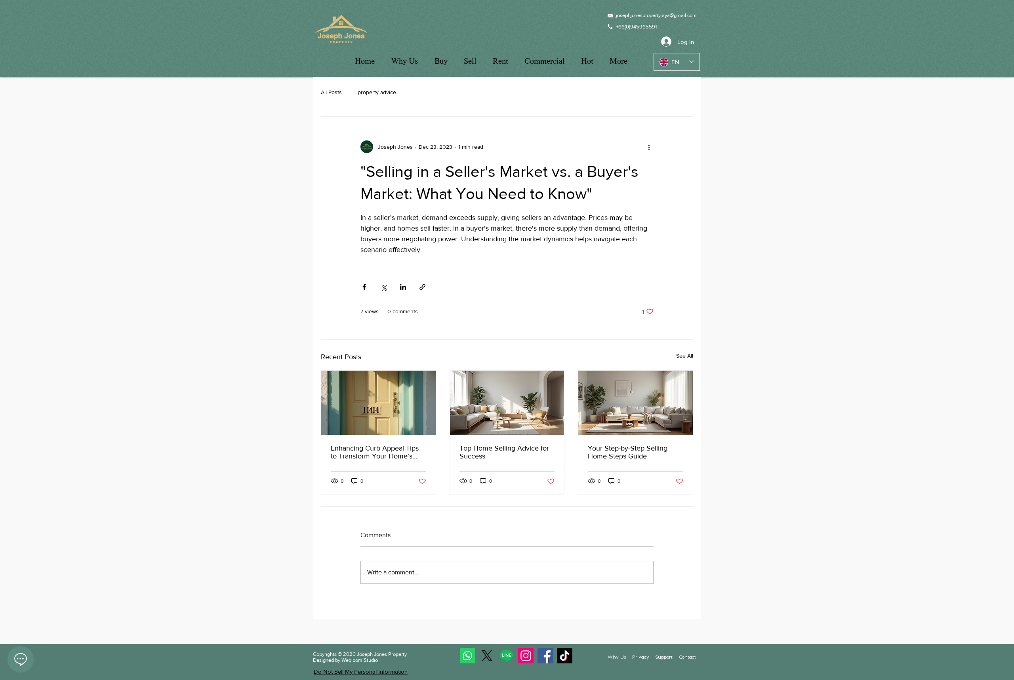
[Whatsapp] (467, 655)
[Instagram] (526, 655)
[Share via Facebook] (364, 287)
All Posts (331, 92)
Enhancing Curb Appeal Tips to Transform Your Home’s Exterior (375, 452)
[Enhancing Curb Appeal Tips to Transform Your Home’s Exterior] (378, 403)
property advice (377, 92)
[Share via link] (422, 287)
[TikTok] (564, 655)
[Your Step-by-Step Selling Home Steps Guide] (635, 403)
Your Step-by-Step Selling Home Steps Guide (627, 452)
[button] (640, 657)
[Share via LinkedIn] (403, 287)
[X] (487, 655)
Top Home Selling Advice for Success (504, 452)
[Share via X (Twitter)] (383, 287)
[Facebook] (545, 655)
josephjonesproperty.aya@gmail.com (656, 15)
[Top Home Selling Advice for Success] (507, 403)
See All (684, 355)
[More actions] (649, 147)
